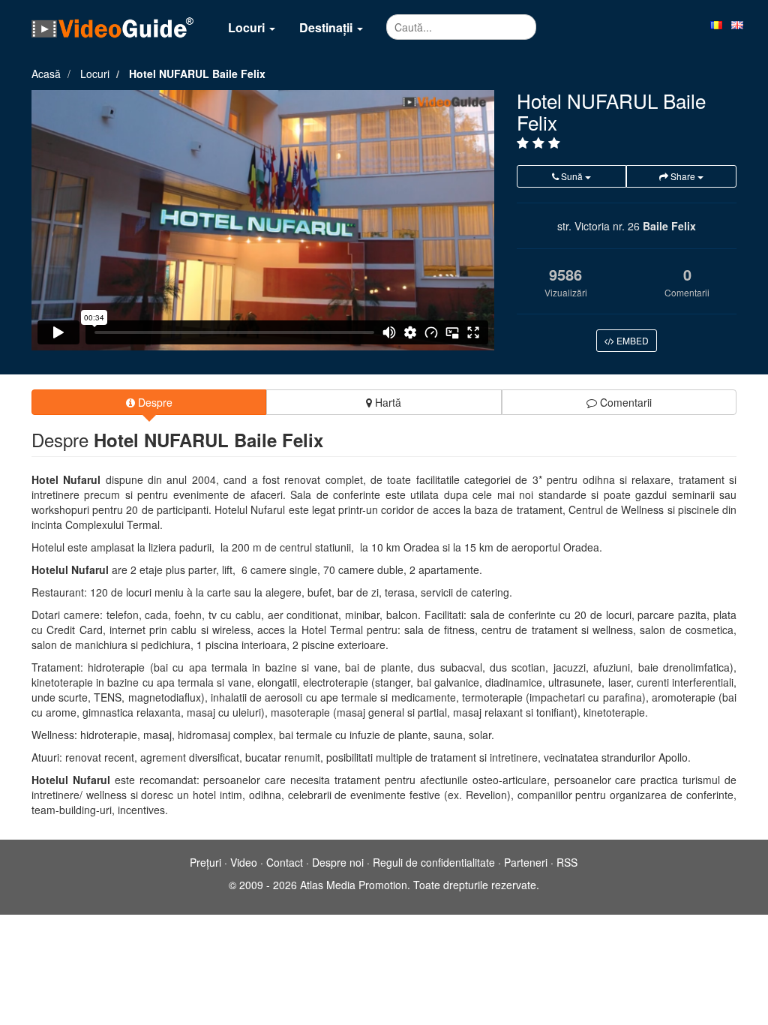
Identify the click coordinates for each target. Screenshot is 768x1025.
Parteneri (526, 862)
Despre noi (338, 862)
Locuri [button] (248, 27)
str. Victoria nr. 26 (598, 225)
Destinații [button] (327, 27)
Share (683, 176)
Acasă (46, 73)
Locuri (95, 73)
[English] (737, 24)
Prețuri (205, 862)
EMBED (631, 340)
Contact (284, 862)
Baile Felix (669, 225)
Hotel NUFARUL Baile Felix (197, 73)
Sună (572, 176)
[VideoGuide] (113, 27)
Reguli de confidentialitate (434, 862)
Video (243, 862)
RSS (567, 862)
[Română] (716, 24)
